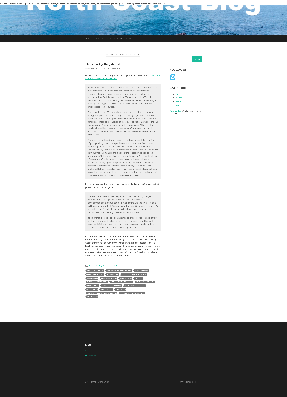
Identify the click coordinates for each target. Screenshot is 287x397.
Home (87, 38)
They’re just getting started (102, 64)
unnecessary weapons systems (132, 293)
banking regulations (95, 271)
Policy (97, 38)
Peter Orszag (92, 289)
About (87, 350)
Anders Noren (191, 382)
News (128, 38)
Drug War (102, 266)
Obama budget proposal (111, 285)
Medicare (138, 278)
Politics (108, 38)
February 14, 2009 (93, 68)
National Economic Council (122, 282)
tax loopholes (106, 289)
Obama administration (145, 282)
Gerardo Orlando (113, 68)
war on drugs (92, 297)
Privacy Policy (90, 355)
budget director (141, 271)
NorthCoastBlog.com (100, 382)
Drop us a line (176, 111)
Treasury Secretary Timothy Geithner (102, 293)
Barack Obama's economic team (119, 271)
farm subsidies (112, 274)
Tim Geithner (121, 289)
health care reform (109, 278)
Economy (110, 266)
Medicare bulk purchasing (97, 282)
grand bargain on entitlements (134, 274)
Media (119, 38)
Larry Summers (126, 278)
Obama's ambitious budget (134, 285)
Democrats (93, 266)
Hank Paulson (92, 278)
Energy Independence (95, 274)
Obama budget (92, 285)
